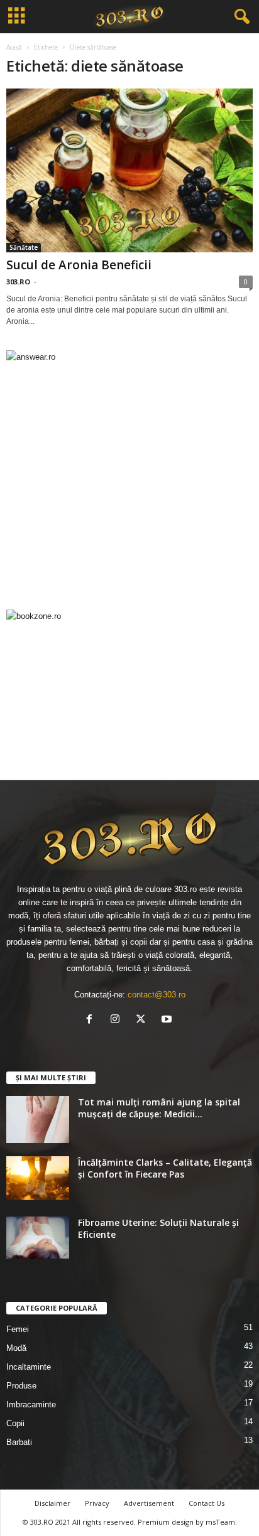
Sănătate (23, 247)
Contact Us (206, 1503)
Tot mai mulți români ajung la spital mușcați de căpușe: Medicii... (159, 1108)
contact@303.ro (156, 994)
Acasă (14, 47)
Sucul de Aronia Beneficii (79, 265)
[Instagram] (118, 1020)
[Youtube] (168, 1020)
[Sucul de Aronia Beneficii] (129, 170)
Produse (21, 1385)
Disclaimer (52, 1503)
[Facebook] (92, 1020)
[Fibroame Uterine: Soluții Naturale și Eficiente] (37, 1237)
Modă (16, 1348)
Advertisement (149, 1503)
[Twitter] (144, 1020)
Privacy (97, 1503)
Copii (15, 1423)
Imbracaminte (31, 1404)
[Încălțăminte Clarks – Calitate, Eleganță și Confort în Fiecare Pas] (37, 1178)
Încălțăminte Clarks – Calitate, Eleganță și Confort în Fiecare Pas (165, 1168)
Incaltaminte (28, 1367)
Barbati (19, 1442)
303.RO (18, 281)
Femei (17, 1329)
